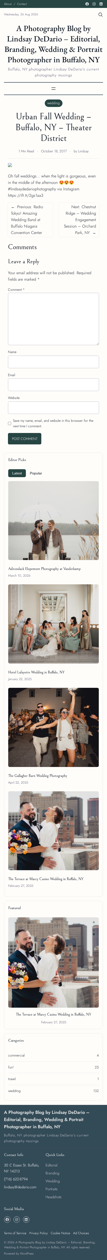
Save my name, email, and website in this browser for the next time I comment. (53, 423)
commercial (16, 1055)
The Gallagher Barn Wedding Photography (37, 776)
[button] (94, 922)
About (8, 4)
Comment (16, 289)
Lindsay (83, 151)
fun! (11, 1067)
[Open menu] (53, 89)
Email (11, 374)
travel (12, 1078)
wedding (53, 102)
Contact (22, 4)
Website (14, 397)
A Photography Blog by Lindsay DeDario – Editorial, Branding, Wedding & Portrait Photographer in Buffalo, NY (53, 44)
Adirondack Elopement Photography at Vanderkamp (44, 569)
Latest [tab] (17, 473)
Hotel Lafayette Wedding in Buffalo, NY (36, 672)
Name (12, 351)
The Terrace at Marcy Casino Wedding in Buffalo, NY (45, 879)
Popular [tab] (36, 473)
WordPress (27, 1253)
